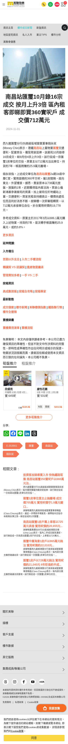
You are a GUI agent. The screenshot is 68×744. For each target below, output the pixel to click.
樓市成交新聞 (24, 27)
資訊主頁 (8, 27)
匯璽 (56, 148)
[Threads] (6, 682)
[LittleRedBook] (42, 682)
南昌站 (37, 148)
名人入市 (27, 34)
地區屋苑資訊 (10, 34)
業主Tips (41, 34)
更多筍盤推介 (34, 417)
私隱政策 (19, 702)
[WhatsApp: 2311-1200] (50, 4)
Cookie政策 (17, 731)
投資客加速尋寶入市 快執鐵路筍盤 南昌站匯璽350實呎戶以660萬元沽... (43, 479)
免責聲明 (7, 702)
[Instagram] (15, 682)
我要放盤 (54, 708)
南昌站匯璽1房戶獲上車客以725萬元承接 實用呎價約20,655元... (43, 524)
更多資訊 (8, 235)
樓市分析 (56, 34)
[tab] (9, 363)
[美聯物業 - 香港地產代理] (15, 4)
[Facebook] (24, 682)
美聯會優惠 (9, 41)
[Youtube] (33, 682)
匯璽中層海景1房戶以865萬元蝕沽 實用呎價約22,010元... (43, 543)
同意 (34, 737)
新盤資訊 (41, 27)
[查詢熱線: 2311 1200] (43, 4)
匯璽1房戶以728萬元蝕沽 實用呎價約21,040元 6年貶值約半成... (43, 562)
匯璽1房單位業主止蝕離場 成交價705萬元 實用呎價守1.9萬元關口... (43, 502)
